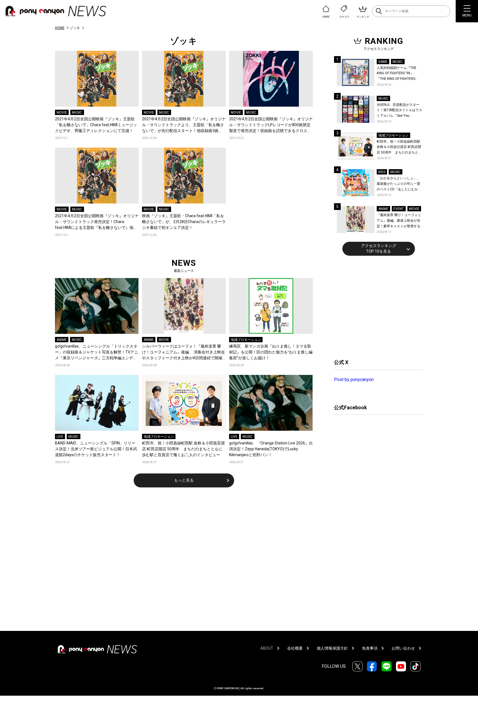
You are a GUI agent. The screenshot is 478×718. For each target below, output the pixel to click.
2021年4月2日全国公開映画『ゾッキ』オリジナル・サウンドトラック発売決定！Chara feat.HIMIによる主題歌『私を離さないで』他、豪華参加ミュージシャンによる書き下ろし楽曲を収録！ (97, 222)
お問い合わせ (403, 648)
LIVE (60, 437)
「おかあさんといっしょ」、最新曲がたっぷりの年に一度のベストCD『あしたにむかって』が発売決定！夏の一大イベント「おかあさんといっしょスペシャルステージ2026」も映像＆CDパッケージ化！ (399, 184)
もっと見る (184, 480)
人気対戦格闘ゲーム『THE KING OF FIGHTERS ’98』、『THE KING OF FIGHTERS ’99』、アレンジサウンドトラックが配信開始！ (399, 74)
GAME (383, 62)
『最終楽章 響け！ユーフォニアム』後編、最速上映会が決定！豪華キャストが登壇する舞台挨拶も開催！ (399, 221)
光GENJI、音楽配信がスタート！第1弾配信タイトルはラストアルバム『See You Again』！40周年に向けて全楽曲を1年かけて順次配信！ (400, 111)
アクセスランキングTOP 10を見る (378, 248)
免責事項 (370, 648)
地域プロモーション (246, 340)
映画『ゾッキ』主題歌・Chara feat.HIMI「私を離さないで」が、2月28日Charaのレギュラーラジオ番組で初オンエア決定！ (184, 222)
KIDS (381, 172)
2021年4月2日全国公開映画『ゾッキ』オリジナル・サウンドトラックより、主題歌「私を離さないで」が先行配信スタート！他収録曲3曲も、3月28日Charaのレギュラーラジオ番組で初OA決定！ (184, 125)
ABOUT (266, 648)
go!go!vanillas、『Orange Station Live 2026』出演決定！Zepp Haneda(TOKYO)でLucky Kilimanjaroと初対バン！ (271, 449)
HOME (59, 28)
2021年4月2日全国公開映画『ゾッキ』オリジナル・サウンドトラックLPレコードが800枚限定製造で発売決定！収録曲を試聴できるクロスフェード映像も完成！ (271, 125)
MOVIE (62, 112)
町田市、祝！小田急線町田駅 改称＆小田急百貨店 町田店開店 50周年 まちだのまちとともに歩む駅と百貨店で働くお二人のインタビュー (183, 449)
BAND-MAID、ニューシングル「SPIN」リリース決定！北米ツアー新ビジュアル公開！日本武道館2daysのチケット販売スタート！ (96, 449)
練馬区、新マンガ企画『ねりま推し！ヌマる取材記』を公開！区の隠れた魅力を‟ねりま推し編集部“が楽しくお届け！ (271, 352)
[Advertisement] (376, 306)
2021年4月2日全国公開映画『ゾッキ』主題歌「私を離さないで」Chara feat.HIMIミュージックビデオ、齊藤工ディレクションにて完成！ (96, 125)
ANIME (62, 340)
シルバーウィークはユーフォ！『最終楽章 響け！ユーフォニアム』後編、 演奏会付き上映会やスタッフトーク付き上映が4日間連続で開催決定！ (183, 352)
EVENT (398, 209)
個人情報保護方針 (332, 648)
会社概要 (295, 648)
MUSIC (77, 112)
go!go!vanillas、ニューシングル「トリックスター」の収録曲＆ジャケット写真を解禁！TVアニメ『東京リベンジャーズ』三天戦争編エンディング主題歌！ (96, 352)
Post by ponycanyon (354, 379)
